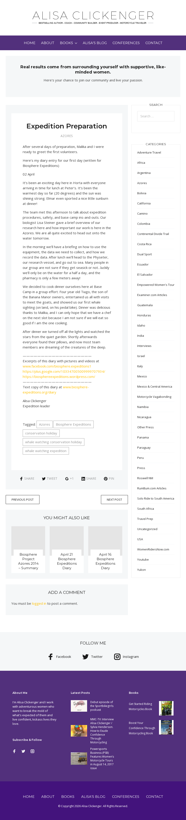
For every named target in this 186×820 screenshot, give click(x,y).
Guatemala (145, 305)
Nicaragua (144, 417)
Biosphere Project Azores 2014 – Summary (28, 561)
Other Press (145, 427)
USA (140, 539)
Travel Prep (145, 519)
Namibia (143, 407)
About (47, 43)
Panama (143, 437)
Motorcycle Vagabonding (154, 397)
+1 (72, 478)
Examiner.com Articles (152, 295)
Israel (141, 356)
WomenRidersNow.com (153, 549)
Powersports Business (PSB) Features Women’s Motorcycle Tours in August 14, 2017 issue (102, 758)
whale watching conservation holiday (53, 442)
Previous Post (23, 500)
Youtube (143, 559)
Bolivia (141, 193)
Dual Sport (144, 254)
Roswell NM (145, 478)
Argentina (144, 173)
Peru (140, 458)
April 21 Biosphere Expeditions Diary (67, 561)
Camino (142, 213)
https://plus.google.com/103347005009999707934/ (64, 371)
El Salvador (145, 275)
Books (66, 43)
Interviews (144, 346)
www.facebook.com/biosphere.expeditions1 (57, 366)
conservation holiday (41, 433)
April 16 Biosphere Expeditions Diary (105, 561)
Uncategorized (147, 529)
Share (29, 478)
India (140, 336)
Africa (141, 163)
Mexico (142, 376)
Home (29, 43)
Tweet (52, 478)
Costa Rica (144, 244)
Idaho (141, 325)
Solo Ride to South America (155, 498)
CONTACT (153, 43)
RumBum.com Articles (151, 488)
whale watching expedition (45, 450)
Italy (140, 366)
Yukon (141, 570)
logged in (39, 603)
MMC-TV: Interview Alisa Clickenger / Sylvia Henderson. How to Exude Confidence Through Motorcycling (102, 730)
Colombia (143, 224)
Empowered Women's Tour (155, 285)
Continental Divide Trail (153, 234)
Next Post (114, 500)
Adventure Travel (149, 152)
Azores (67, 136)
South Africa (145, 509)
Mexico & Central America (154, 386)
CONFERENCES (126, 43)
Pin (111, 478)
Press (141, 468)
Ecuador (143, 264)
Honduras (144, 315)
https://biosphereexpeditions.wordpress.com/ (59, 376)
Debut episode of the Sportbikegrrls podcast (101, 706)
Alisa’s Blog (95, 43)
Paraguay (144, 448)
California (144, 203)
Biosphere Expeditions (73, 424)
